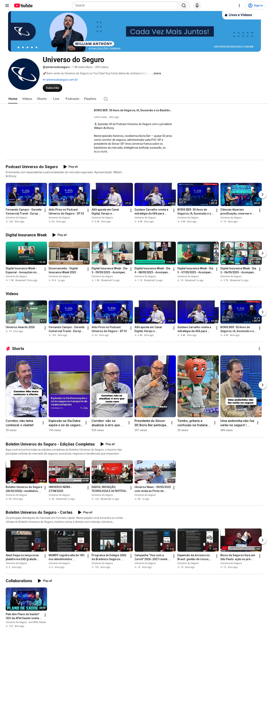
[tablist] (134, 99)
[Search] (183, 5)
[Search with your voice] (197, 5)
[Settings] (239, 5)
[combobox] (126, 5)
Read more (101, 151)
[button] (101, 152)
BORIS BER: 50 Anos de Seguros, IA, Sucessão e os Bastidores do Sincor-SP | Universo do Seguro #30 (133, 110)
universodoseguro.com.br (61, 79)
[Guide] (7, 5)
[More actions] (45, 210)
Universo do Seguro (16, 217)
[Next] (262, 194)
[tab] (13, 99)
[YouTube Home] (23, 5)
